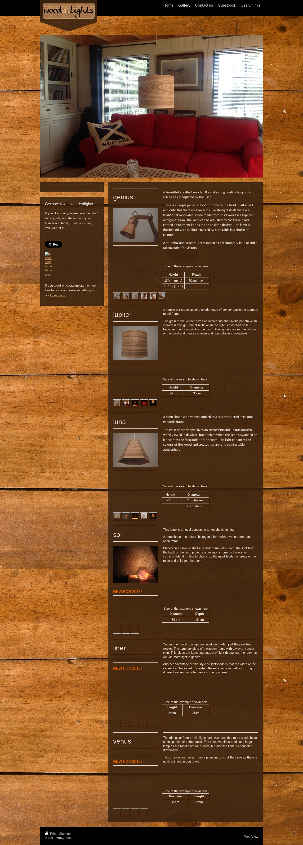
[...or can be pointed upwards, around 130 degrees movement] (162, 296)
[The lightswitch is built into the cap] (144, 296)
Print (53, 834)
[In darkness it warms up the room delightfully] (126, 516)
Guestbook (57, 295)
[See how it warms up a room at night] (135, 403)
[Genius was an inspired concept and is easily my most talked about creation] (117, 296)
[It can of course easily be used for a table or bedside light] (144, 516)
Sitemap (65, 834)
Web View (251, 836)
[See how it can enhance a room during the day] (126, 403)
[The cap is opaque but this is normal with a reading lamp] (126, 296)
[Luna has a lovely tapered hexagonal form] (117, 516)
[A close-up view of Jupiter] (117, 403)
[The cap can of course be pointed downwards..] (153, 296)
